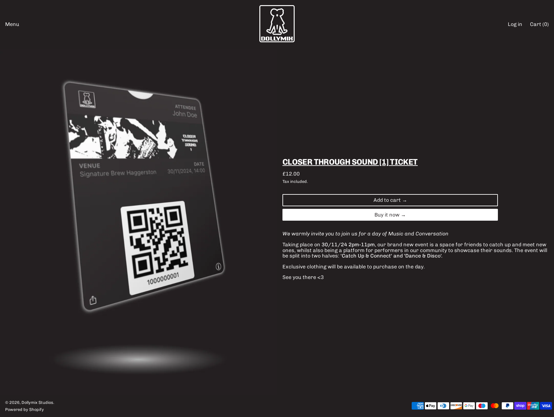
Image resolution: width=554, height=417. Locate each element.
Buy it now (386, 215)
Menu (12, 24)
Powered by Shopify (24, 409)
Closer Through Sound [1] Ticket (350, 162)
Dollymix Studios (37, 402)
